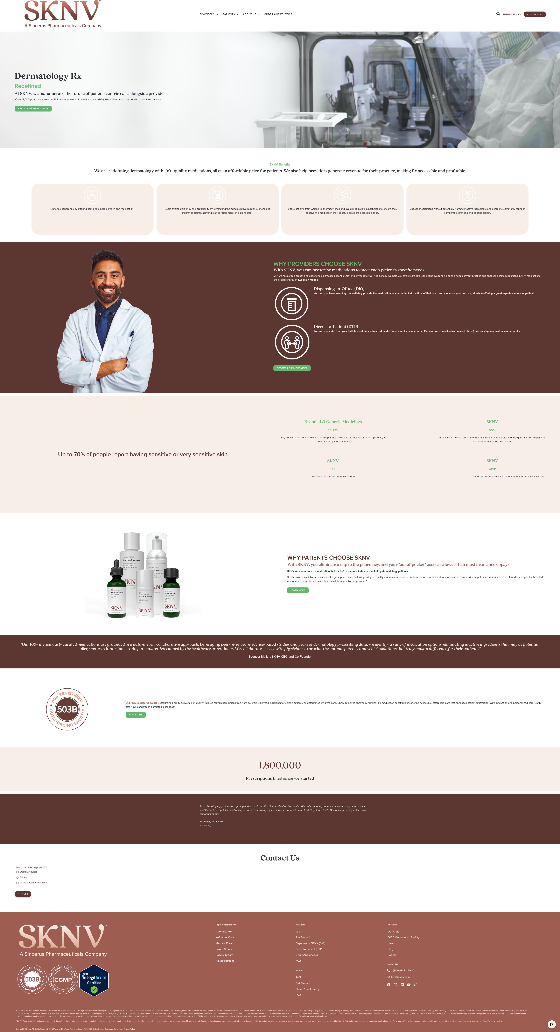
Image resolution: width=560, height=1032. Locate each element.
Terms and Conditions (114, 1029)
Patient (23, 877)
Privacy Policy (129, 1029)
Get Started (302, 937)
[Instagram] (395, 984)
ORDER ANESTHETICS (278, 14)
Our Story (393, 931)
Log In (299, 931)
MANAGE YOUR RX (512, 14)
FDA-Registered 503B (144, 703)
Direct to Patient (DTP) (308, 949)
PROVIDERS (207, 14)
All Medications (225, 961)
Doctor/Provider (28, 871)
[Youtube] (409, 984)
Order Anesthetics (306, 955)
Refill (298, 977)
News (391, 943)
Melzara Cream (225, 943)
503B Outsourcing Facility (403, 937)
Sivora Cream (224, 949)
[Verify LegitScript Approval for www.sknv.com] (94, 995)
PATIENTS (229, 14)
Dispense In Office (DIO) (310, 943)
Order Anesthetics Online (33, 882)
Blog (390, 949)
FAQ (298, 961)
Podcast (392, 955)
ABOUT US (249, 14)
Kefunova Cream (226, 937)
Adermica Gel (224, 931)
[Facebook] (388, 984)
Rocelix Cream (224, 955)
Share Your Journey (307, 989)
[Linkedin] (402, 984)
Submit (23, 894)
